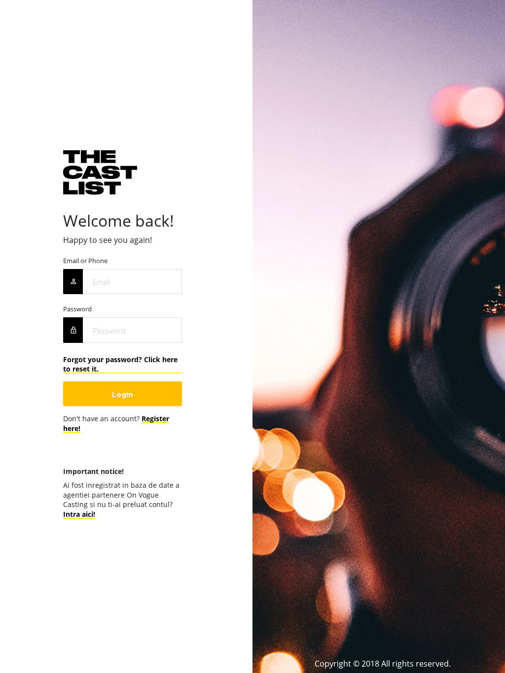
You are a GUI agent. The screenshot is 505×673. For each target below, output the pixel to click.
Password (77, 309)
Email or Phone (85, 261)
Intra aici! (79, 514)
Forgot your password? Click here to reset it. (120, 364)
